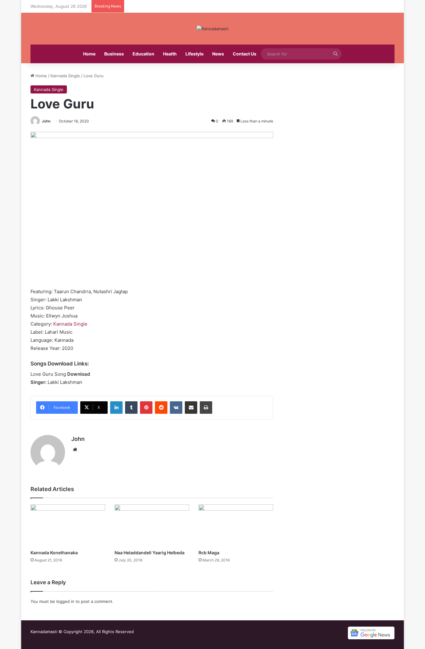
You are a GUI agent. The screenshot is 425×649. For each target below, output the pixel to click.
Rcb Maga (208, 552)
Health (170, 53)
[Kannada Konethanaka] (67, 525)
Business (114, 53)
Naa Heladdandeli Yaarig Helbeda (149, 552)
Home (89, 53)
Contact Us (244, 53)
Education (143, 53)
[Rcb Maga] (235, 525)
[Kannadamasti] (212, 28)
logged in (65, 601)
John (46, 121)
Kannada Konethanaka (54, 552)
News (218, 53)
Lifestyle (194, 53)
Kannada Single (65, 75)
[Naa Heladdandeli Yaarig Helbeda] (151, 525)
